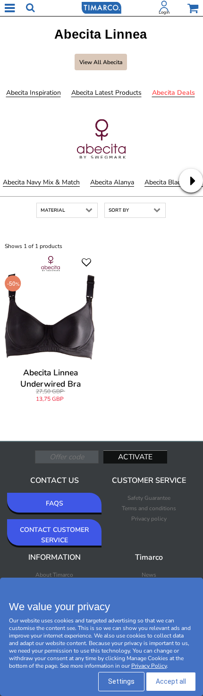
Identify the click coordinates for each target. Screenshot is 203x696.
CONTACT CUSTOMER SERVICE (54, 535)
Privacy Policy (149, 666)
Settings (121, 681)
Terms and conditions (149, 508)
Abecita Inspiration (33, 92)
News (149, 575)
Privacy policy (149, 518)
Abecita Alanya (112, 182)
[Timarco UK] (101, 7)
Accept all (171, 681)
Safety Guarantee (148, 498)
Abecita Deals (173, 92)
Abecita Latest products (106, 92)
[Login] (164, 8)
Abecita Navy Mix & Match (41, 182)
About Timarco (54, 575)
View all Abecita (100, 62)
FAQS (54, 503)
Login (164, 12)
